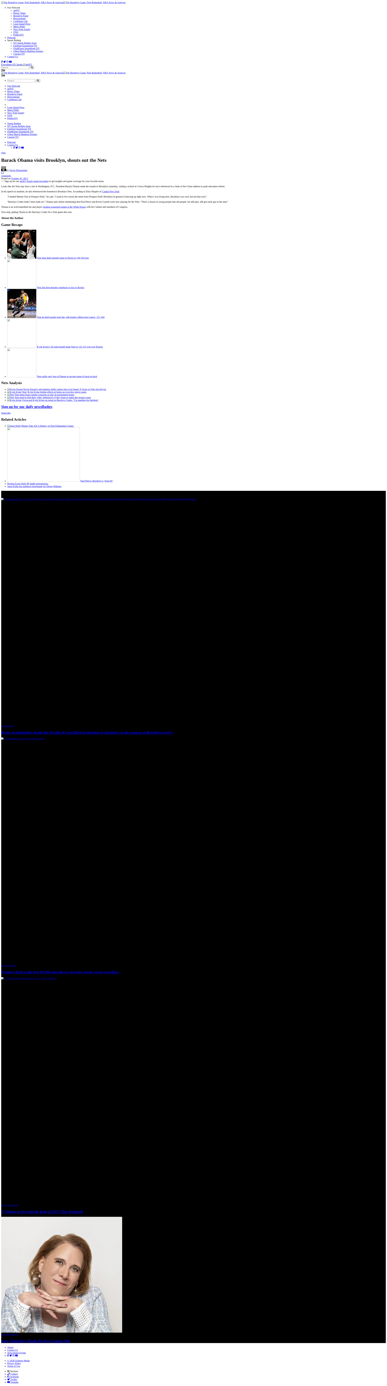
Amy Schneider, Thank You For (35, 1341)
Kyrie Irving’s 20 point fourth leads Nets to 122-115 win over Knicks (70, 347)
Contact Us (12, 56)
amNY (16, 10)
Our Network (13, 86)
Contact (14, 1374)
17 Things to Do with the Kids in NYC (42, 1212)
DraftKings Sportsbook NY (26, 48)
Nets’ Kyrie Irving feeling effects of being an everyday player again (54, 392)
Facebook (14, 1376)
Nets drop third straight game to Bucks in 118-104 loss (63, 258)
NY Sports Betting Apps (25, 43)
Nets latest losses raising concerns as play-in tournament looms (44, 394)
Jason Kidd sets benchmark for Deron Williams (34, 486)
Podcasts (11, 37)
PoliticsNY (18, 35)
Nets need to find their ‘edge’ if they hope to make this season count (53, 397)
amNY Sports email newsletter (34, 181)
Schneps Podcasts (9, 1334)
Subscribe (6, 413)
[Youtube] (10, 61)
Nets (3, 153)
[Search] (32, 67)
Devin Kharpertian (18, 170)
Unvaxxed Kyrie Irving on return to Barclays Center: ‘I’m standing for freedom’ (60, 400)
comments (6, 175)
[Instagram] (7, 61)
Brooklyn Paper (20, 16)
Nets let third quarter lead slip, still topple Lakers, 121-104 (70, 317)
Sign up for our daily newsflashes (26, 407)
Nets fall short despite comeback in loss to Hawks (60, 287)
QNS (15, 32)
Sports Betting (14, 123)
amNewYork (7, 726)
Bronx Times (19, 13)
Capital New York (110, 191)
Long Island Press (21, 24)
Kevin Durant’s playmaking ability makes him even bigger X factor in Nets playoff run (64, 389)
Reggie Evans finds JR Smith (28, 483)
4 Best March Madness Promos (28, 51)
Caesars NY (19, 54)
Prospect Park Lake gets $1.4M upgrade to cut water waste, (60, 972)
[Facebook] (2, 61)
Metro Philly (19, 26)
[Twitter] (4, 61)
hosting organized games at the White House (64, 207)
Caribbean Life (20, 21)
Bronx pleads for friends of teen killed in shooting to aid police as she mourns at (87, 732)
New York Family (21, 29)
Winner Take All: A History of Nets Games (47, 426)
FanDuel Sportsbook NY (25, 45)
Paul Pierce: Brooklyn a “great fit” (96, 481)
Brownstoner (19, 18)
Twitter (13, 1379)
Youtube (14, 1382)
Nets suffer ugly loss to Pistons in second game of (67, 376)
